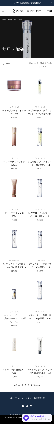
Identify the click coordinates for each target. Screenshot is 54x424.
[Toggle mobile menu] (5, 11)
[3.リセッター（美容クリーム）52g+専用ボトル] (40, 293)
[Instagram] (27, 405)
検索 (11, 398)
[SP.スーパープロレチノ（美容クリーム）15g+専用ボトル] (14, 293)
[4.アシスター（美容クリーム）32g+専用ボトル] (40, 242)
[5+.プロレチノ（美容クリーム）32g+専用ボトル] (40, 139)
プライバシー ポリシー (23, 398)
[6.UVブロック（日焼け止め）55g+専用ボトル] (40, 190)
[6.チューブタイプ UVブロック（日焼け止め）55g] (40, 347)
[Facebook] (23, 405)
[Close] (51, 3)
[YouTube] (31, 405)
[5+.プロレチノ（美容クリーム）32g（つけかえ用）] (40, 88)
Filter (8, 64)
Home (4, 20)
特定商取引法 (39, 398)
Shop (10, 20)
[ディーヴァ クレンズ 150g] (14, 190)
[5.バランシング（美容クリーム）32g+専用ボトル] (14, 242)
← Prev (17, 385)
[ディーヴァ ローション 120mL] (14, 139)
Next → (37, 385)
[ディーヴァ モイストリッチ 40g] (14, 88)
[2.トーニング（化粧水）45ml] (14, 347)
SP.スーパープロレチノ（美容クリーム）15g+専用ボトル (14, 318)
